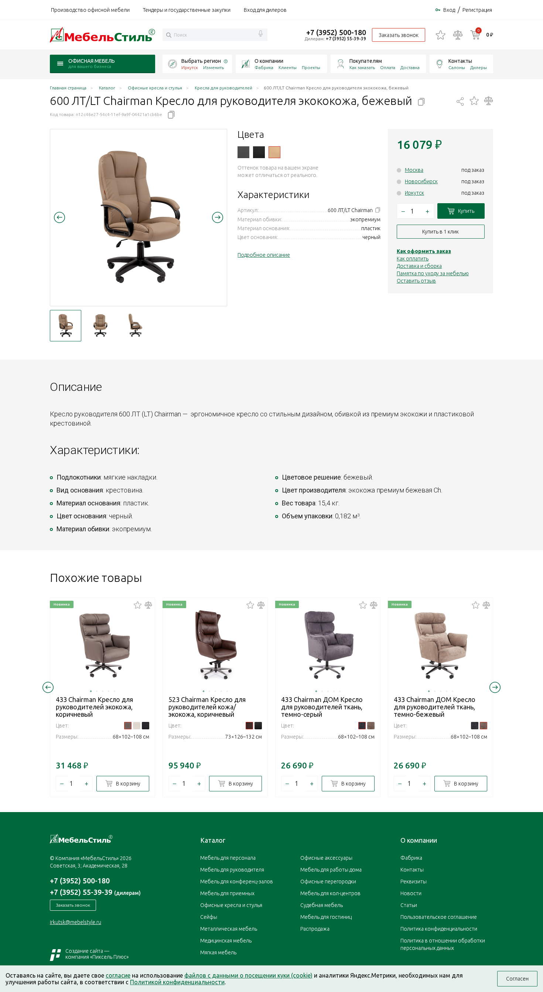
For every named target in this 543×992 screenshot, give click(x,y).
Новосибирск (421, 181)
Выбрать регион (201, 61)
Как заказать (362, 67)
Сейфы (208, 917)
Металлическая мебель (228, 929)
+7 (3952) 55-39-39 (346, 38)
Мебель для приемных (227, 893)
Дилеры (478, 67)
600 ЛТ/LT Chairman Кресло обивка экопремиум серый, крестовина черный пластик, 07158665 (243, 152)
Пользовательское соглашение (438, 917)
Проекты (311, 67)
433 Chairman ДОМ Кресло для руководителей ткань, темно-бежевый (434, 707)
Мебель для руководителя (232, 870)
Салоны (456, 67)
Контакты (460, 61)
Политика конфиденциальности (438, 929)
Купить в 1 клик (440, 232)
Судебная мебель (321, 905)
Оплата (387, 67)
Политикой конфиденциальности (177, 982)
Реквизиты (413, 881)
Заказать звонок (399, 35)
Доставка (410, 67)
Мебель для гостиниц (326, 917)
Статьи (408, 905)
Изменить (213, 67)
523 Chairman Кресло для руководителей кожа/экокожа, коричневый (207, 707)
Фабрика (264, 67)
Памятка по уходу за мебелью (433, 273)
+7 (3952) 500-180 (336, 32)
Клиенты (288, 67)
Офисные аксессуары (326, 858)
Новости (410, 893)
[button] (59, 217)
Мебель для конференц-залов (236, 881)
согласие (118, 975)
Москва (414, 170)
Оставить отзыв (416, 281)
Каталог (212, 840)
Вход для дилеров (265, 10)
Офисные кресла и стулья (231, 905)
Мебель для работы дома (331, 870)
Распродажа (314, 929)
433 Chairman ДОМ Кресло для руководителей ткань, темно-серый (322, 707)
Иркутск (414, 193)
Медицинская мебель (226, 941)
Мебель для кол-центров (330, 893)
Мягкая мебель (218, 952)
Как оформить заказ (424, 251)
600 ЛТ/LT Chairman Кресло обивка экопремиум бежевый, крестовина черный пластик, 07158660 (274, 152)
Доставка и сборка (419, 266)
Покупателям (365, 61)
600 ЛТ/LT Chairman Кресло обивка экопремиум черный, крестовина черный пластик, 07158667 (259, 152)
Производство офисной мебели (90, 10)
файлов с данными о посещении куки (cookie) (248, 975)
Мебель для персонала (228, 858)
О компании (269, 61)
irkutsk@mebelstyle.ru (75, 922)
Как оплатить (412, 259)
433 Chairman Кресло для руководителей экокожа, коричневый (94, 707)
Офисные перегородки (328, 881)
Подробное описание (264, 255)
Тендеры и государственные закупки (186, 10)
